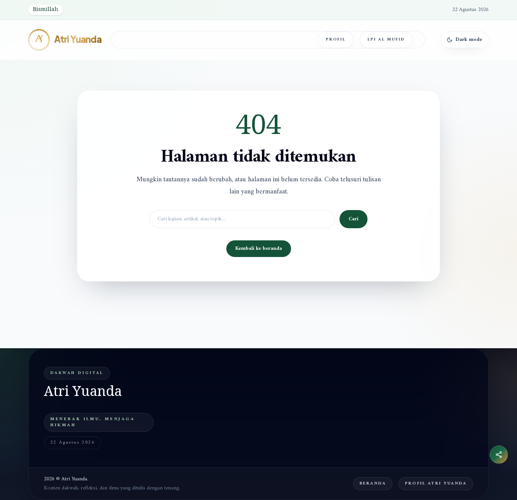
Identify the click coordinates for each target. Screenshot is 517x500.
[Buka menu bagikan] (499, 454)
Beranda (373, 484)
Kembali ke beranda (258, 248)
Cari (353, 219)
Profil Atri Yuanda (436, 484)
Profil (336, 39)
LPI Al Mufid (386, 39)
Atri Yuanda (77, 39)
